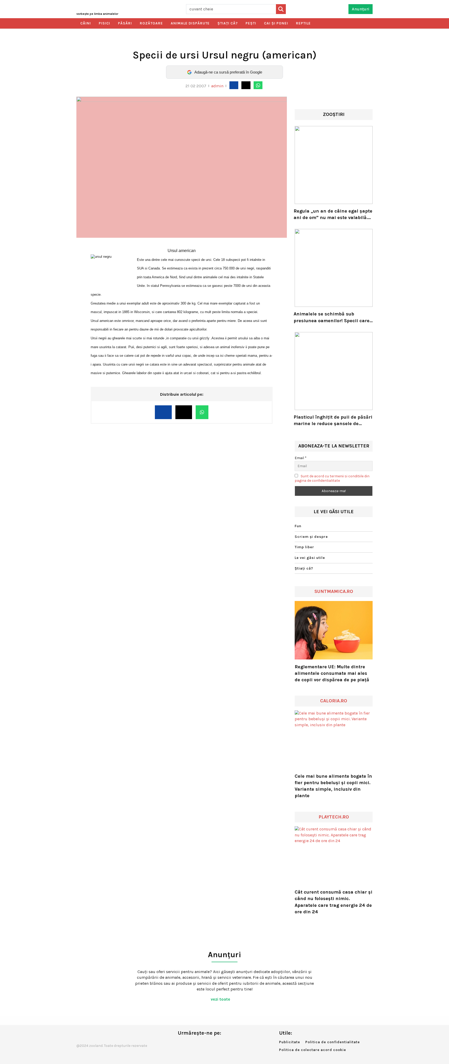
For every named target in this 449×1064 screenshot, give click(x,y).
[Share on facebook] (233, 85)
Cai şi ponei (276, 23)
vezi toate (221, 999)
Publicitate (289, 1042)
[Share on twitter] (245, 85)
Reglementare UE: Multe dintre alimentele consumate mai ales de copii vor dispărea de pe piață (332, 673)
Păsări (125, 23)
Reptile (303, 23)
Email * (301, 458)
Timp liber (304, 547)
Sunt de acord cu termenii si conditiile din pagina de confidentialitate (332, 478)
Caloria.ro (333, 701)
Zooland (97, 14)
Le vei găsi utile (310, 558)
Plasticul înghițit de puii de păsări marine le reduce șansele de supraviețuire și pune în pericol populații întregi (333, 420)
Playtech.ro (334, 817)
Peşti (251, 23)
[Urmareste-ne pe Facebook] (182, 1044)
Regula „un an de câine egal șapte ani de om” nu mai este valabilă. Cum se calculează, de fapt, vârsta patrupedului (333, 214)
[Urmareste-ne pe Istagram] (199, 1044)
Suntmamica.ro (333, 591)
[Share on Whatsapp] (258, 85)
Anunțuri (360, 8)
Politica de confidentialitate (332, 1042)
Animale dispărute (190, 23)
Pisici (104, 23)
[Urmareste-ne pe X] (190, 1044)
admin (217, 85)
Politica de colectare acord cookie (312, 1050)
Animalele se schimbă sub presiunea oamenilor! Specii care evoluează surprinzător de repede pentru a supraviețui (332, 317)
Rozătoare (151, 23)
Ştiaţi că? (227, 23)
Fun (298, 526)
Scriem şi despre (311, 536)
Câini (85, 23)
